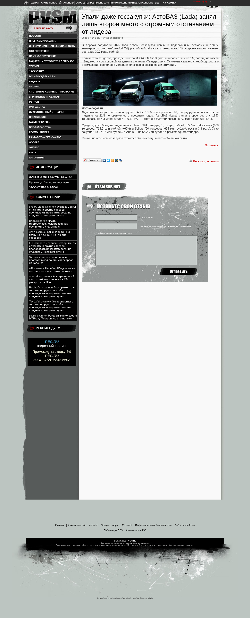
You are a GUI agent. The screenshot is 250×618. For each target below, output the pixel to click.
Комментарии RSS (136, 530)
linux (32, 152)
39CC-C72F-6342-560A (44, 187)
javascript (36, 71)
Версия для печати (206, 161)
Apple (90, 3)
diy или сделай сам (42, 76)
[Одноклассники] (112, 160)
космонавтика (39, 132)
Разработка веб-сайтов (45, 137)
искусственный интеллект (47, 112)
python (34, 101)
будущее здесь (39, 122)
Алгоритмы (37, 157)
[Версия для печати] (190, 161)
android (34, 86)
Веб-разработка (40, 127)
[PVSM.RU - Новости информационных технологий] (52, 19)
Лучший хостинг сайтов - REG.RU (50, 176)
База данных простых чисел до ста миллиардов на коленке (51, 260)
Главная (34, 3)
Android (68, 3)
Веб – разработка (165, 3)
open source (37, 117)
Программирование (42, 41)
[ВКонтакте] (104, 160)
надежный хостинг (52, 344)
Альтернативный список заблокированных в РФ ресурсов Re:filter (51, 279)
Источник (212, 145)
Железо (34, 147)
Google (80, 3)
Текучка (34, 66)
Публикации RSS (113, 530)
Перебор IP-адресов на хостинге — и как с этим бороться (52, 270)
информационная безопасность (52, 46)
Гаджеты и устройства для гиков (51, 61)
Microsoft (102, 3)
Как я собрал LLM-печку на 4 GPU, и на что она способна (50, 234)
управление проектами (45, 96)
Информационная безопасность (132, 3)
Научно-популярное (42, 56)
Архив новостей (51, 3)
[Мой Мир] (116, 160)
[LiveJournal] (121, 160)
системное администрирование (51, 91)
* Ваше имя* (146, 217)
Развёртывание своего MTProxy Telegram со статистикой (53, 317)
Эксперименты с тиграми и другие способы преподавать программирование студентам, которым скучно (52, 211)
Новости (35, 36)
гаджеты (35, 81)
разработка (37, 107)
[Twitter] (108, 160)
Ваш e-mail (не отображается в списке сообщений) (165, 226)
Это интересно (39, 51)
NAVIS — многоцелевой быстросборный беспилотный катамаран (49, 223)
